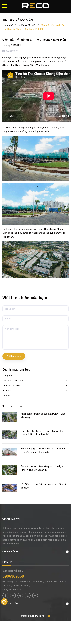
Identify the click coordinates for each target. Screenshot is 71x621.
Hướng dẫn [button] (10, 603)
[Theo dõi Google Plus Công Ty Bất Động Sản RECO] (20, 595)
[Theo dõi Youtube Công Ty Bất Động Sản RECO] (35, 595)
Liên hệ (6, 395)
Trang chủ (7, 375)
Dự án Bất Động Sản (13, 380)
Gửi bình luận (14, 356)
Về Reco (6, 390)
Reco (47, 615)
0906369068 (13, 576)
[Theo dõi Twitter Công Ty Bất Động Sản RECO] (13, 595)
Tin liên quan (12, 406)
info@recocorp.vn (11, 589)
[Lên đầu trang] (67, 601)
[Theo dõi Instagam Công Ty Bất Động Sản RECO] (28, 595)
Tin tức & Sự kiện (11, 385)
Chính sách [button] (10, 551)
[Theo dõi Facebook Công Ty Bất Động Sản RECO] (5, 595)
